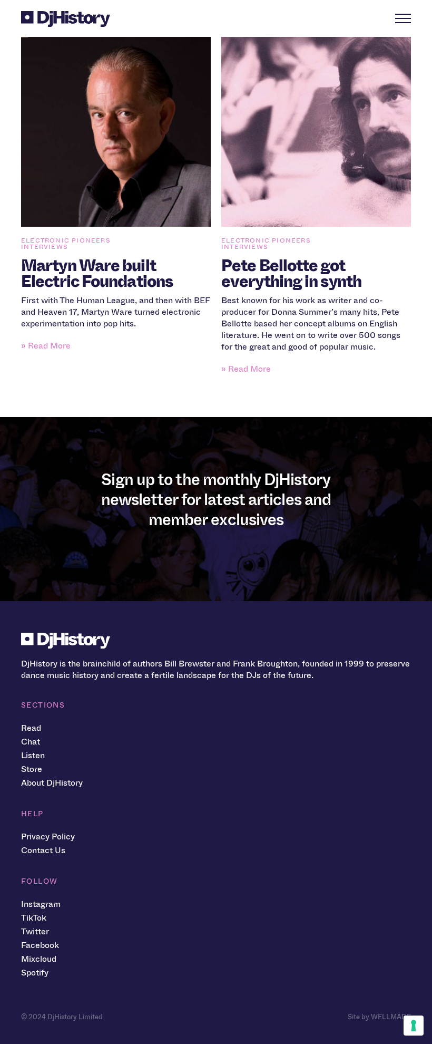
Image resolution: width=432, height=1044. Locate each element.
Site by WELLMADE (379, 1017)
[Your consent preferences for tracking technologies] (414, 1026)
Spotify (34, 972)
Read (31, 728)
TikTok (33, 918)
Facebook (40, 945)
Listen (33, 755)
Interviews (44, 247)
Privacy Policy (48, 836)
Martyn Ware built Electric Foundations (97, 273)
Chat (30, 742)
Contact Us (43, 850)
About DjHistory (52, 783)
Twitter (35, 931)
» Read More (46, 346)
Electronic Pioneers (66, 240)
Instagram (41, 904)
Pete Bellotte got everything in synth (291, 273)
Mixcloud (38, 959)
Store (31, 769)
